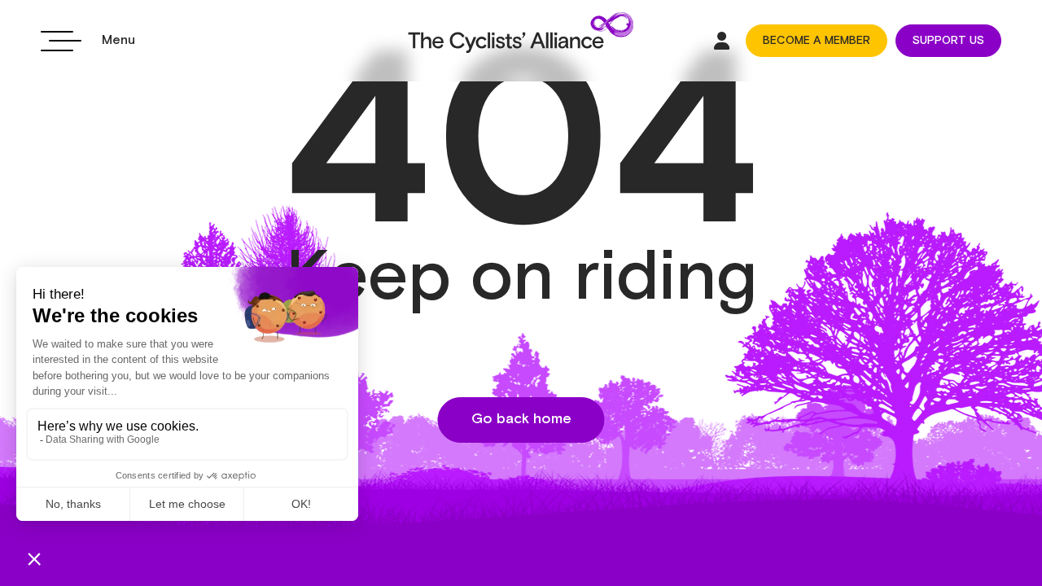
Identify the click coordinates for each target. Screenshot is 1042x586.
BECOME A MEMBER (816, 40)
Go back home (521, 419)
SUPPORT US (948, 40)
